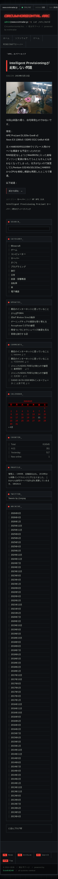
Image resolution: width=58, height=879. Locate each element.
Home (8, 855)
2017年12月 (16, 675)
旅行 (13, 271)
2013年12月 (16, 787)
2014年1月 (16, 783)
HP (33, 199)
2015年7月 (16, 733)
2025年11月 (16, 530)
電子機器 (15, 291)
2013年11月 (16, 791)
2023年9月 (16, 575)
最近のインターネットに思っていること (30, 309)
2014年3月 (16, 775)
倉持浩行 (19, 369)
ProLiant (41, 204)
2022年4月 (16, 596)
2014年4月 (16, 771)
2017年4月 (16, 696)
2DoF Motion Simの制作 (23, 317)
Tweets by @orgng (17, 498)
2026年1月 (16, 521)
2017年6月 (16, 688)
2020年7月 (16, 617)
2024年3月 (16, 567)
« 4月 (10, 427)
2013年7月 (16, 804)
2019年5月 (16, 634)
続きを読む (16, 191)
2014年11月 (16, 754)
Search (43, 855)
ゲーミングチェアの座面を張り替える (29, 321)
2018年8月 (16, 646)
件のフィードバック (21, 209)
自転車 (14, 283)
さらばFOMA (17, 313)
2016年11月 (16, 708)
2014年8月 (16, 762)
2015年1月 (16, 746)
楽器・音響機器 (18, 279)
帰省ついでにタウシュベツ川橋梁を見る (30, 330)
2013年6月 (16, 808)
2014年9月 (16, 758)
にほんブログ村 (15, 828)
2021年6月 (16, 613)
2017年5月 (16, 692)
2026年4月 (16, 517)
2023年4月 (16, 580)
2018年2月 (16, 667)
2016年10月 (16, 712)
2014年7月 (16, 766)
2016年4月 (16, 725)
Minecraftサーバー (13, 44)
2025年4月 (16, 546)
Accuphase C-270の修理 (23, 325)
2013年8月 (16, 800)
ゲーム (36, 38)
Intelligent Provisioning (20, 204)
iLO (42, 199)
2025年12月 (16, 526)
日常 (13, 275)
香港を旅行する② (19, 334)
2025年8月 (16, 534)
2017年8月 (16, 683)
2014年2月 (16, 779)
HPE (37, 199)
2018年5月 (16, 658)
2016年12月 (16, 704)
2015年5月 (16, 742)
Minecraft (15, 246)
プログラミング (18, 266)
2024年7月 (16, 563)
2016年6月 (16, 721)
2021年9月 (16, 609)
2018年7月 (16, 650)
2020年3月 (16, 621)
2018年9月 (16, 642)
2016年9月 (16, 717)
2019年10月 (16, 625)
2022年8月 (16, 588)
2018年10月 (16, 638)
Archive (25, 855)
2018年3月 (16, 663)
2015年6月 (16, 737)
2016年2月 (16, 729)
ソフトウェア (21, 38)
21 (39, 417)
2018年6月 (16, 654)
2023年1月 (16, 584)
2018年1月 (16, 671)
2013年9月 (16, 795)
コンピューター (18, 254)
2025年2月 (16, 550)
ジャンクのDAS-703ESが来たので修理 (29, 366)
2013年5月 (16, 812)
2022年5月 (16, 592)
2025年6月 (16, 538)
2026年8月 (16, 513)
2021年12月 (16, 604)
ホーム (6, 38)
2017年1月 (16, 700)
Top (8, 861)
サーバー (21, 199)
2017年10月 (16, 679)
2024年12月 (16, 555)
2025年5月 (16, 542)
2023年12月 (16, 571)
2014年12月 (16, 750)
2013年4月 (16, 816)
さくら (14, 262)
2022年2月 (16, 600)
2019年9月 (16, 629)
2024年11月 (16, 559)
